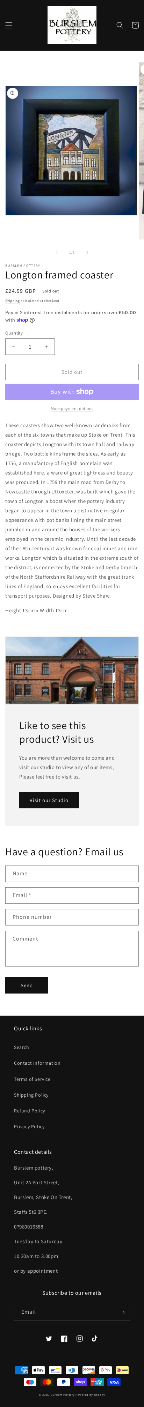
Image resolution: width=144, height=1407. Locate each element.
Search (21, 1047)
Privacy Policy (29, 1126)
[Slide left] (56, 252)
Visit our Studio (49, 800)
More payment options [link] (72, 408)
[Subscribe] (122, 1312)
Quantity (14, 333)
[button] (8, 25)
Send (27, 985)
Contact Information (37, 1063)
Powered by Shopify (90, 1394)
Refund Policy (29, 1111)
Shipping (12, 300)
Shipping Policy (31, 1095)
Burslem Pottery (63, 1394)
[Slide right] (87, 252)
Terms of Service (32, 1079)
